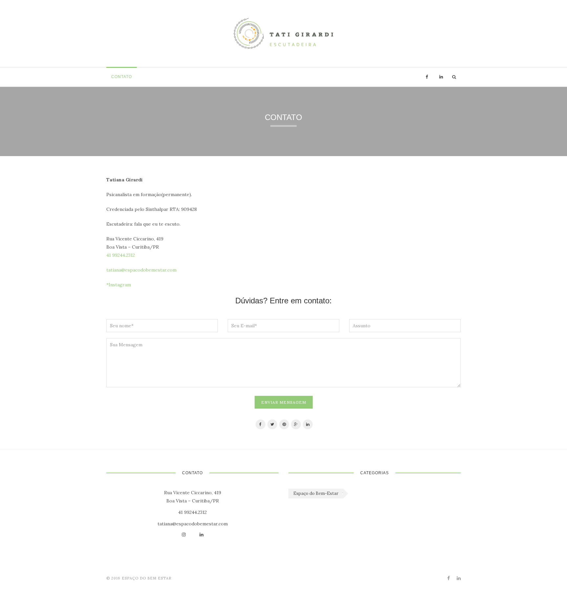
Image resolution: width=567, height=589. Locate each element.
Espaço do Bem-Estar (315, 493)
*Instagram (118, 285)
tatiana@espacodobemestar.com (141, 270)
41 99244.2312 (120, 255)
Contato (121, 76)
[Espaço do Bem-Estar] (283, 33)
